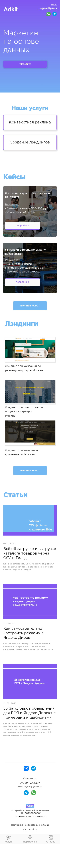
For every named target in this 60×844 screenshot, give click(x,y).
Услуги (8, 842)
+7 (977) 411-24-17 (30, 783)
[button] (30, 349)
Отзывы (51, 842)
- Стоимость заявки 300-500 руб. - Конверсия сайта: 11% (27, 208)
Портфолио (30, 842)
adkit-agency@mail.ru (30, 787)
